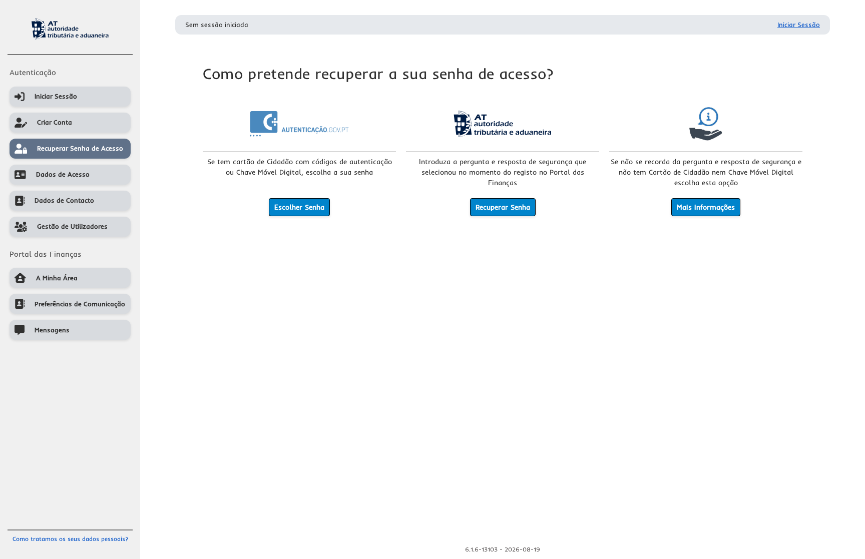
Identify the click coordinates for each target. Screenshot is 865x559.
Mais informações (706, 207)
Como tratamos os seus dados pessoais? (70, 538)
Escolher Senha (299, 207)
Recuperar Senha (503, 207)
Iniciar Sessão (798, 25)
